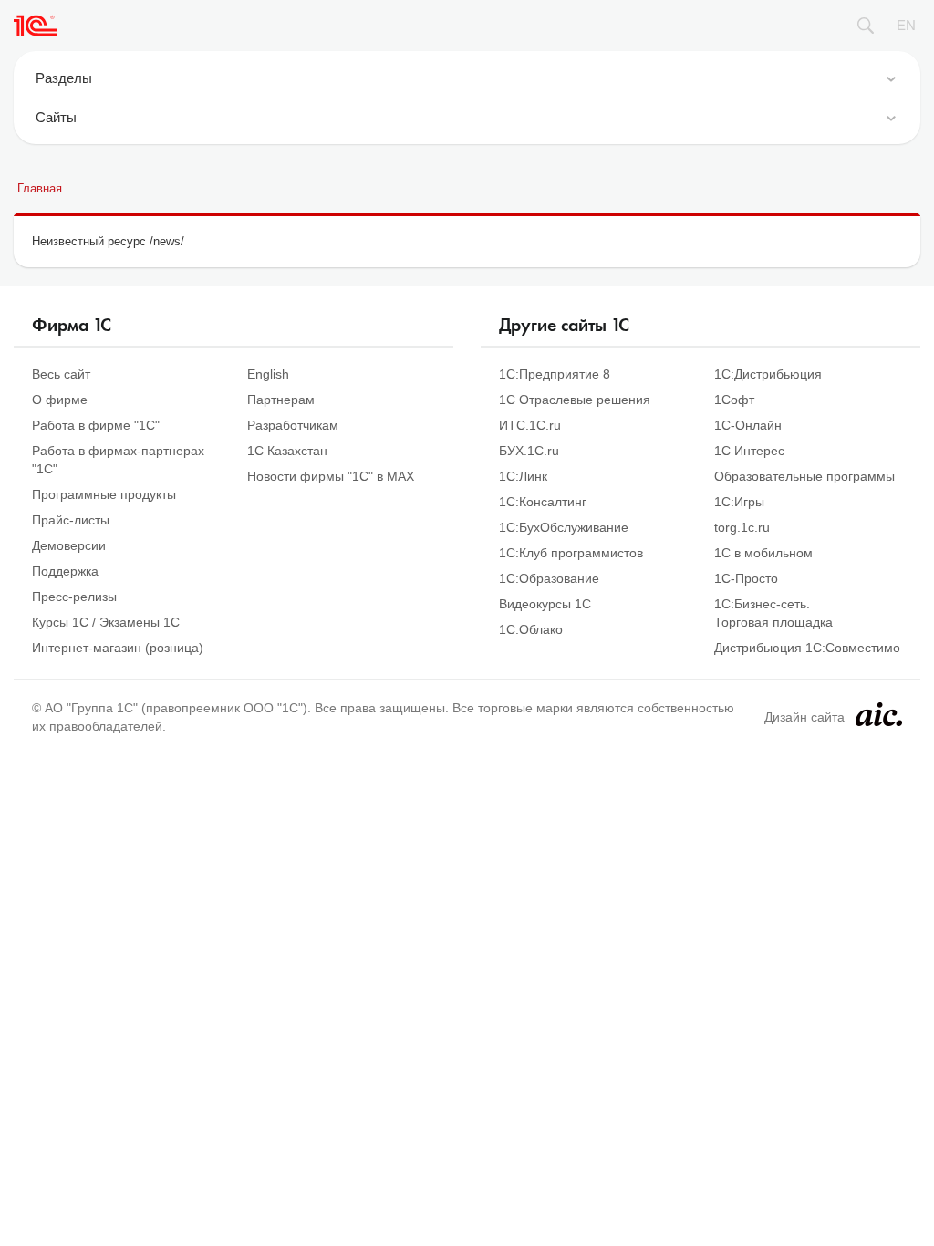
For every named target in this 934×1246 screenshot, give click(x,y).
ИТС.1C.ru (530, 425)
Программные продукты (104, 494)
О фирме (60, 399)
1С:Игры (739, 501)
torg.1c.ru (742, 527)
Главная (39, 188)
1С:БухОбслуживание (563, 527)
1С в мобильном (763, 552)
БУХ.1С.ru (529, 450)
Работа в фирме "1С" (96, 425)
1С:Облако (531, 629)
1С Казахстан (287, 450)
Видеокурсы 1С (545, 604)
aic (879, 714)
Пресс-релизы (74, 596)
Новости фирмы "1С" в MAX (330, 476)
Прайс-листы (70, 520)
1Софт (734, 399)
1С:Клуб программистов (571, 552)
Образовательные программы (804, 476)
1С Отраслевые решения (574, 399)
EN (906, 25)
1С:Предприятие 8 (554, 374)
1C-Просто (746, 578)
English (268, 374)
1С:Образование (549, 578)
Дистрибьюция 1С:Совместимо (807, 647)
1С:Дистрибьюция (768, 374)
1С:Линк (523, 476)
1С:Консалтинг (542, 501)
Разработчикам (292, 425)
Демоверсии (69, 545)
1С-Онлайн (748, 425)
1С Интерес (749, 450)
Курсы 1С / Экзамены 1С (106, 622)
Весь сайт (61, 374)
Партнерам (281, 399)
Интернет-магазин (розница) (117, 647)
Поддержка (65, 571)
